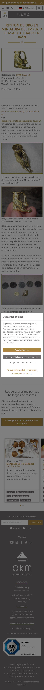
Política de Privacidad (16, 370)
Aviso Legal (31, 370)
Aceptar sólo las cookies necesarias (21, 357)
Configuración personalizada (21, 362)
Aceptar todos (21, 350)
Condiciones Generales (22, 373)
